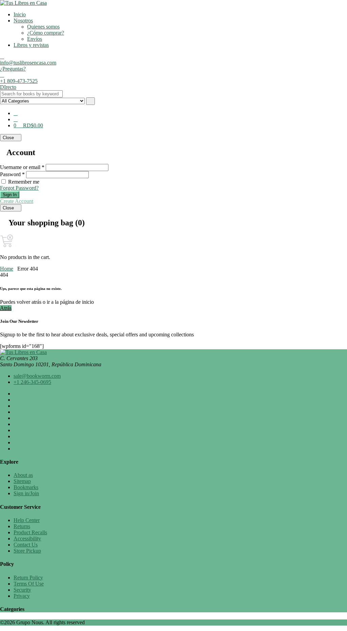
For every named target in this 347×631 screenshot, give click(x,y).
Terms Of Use (29, 584)
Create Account (16, 201)
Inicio (20, 14)
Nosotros (23, 20)
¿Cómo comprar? (45, 33)
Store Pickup (27, 551)
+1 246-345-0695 (32, 382)
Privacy (22, 596)
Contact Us (26, 545)
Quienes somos (43, 27)
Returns (22, 526)
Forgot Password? (19, 188)
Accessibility (27, 538)
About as (23, 475)
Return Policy (28, 577)
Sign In (10, 194)
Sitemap (22, 481)
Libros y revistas (31, 45)
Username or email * (22, 167)
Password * (12, 174)
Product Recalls (30, 532)
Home (6, 269)
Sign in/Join (26, 493)
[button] (16, 119)
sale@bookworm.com (37, 376)
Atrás (6, 308)
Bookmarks (26, 487)
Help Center (27, 520)
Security (22, 590)
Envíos (34, 39)
